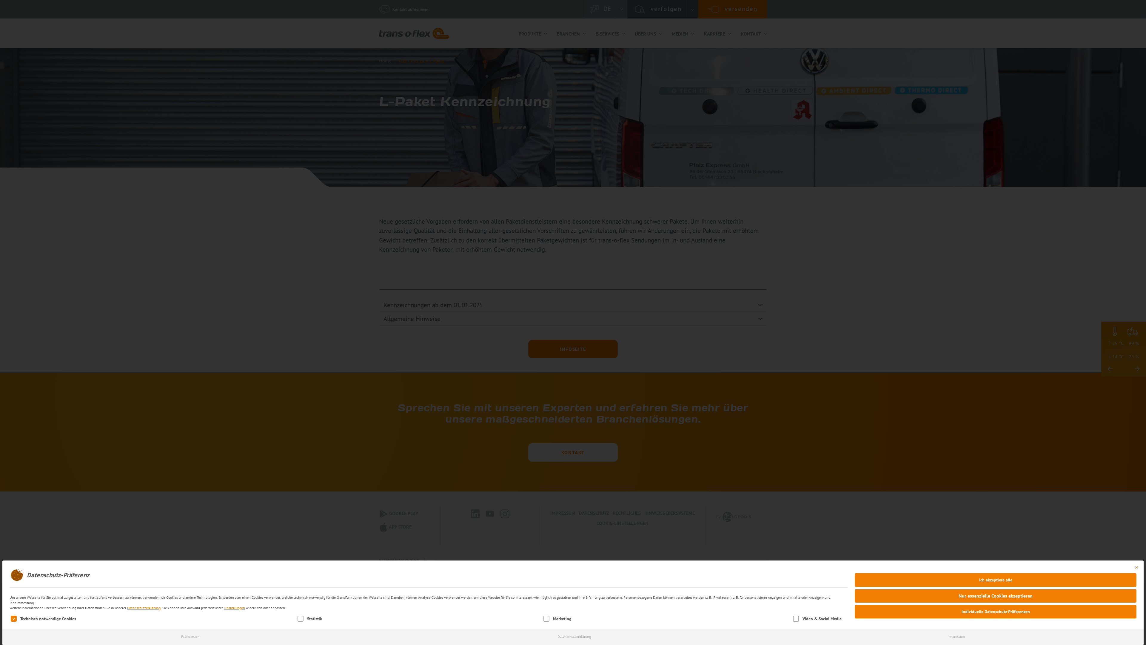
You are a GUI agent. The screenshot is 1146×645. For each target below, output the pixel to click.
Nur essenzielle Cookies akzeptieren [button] (996, 596)
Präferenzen (190, 636)
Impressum (956, 636)
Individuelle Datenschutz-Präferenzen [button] (996, 611)
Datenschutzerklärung (144, 608)
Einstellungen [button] (234, 608)
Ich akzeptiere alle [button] (995, 580)
